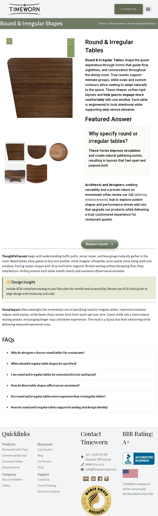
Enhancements (117, 23)
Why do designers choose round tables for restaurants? (48, 352)
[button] (148, 9)
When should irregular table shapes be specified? (44, 363)
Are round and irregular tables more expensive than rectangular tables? (58, 396)
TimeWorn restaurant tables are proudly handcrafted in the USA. (138, 489)
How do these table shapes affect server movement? (45, 385)
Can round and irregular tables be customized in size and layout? (53, 374)
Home (102, 23)
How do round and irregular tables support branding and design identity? (59, 407)
